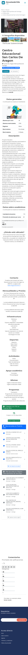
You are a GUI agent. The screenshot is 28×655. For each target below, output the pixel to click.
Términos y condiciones (6, 640)
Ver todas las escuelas (15, 466)
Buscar (7, 10)
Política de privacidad (6, 643)
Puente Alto (6, 13)
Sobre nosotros (4, 635)
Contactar (5, 71)
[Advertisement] (14, 539)
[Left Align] (3, 567)
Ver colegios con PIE (15, 420)
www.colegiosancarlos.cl (14, 285)
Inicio (2, 10)
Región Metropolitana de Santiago (12, 11)
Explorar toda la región (15, 517)
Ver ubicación (14, 71)
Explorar (3, 638)
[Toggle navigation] (25, 2)
